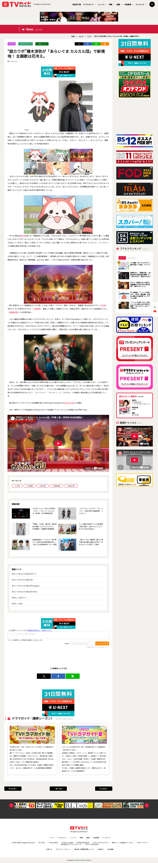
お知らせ (49, 849)
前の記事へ (13, 788)
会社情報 (110, 849)
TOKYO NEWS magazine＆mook (23, 842)
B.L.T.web (41, 842)
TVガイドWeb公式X (91, 844)
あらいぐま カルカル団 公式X (22, 580)
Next (147, 805)
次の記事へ (103, 788)
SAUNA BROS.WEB (82, 842)
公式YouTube (69, 403)
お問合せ (101, 849)
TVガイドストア (142, 842)
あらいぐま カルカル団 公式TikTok (24, 591)
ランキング (139, 4)
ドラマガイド (88, 4)
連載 (118, 4)
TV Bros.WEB (53, 842)
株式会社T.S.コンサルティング (71, 844)
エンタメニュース (25, 44)
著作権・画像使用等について (84, 849)
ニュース (101, 4)
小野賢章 (36, 308)
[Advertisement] (134, 116)
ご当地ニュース (42, 44)
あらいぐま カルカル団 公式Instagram (26, 586)
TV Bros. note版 (67, 842)
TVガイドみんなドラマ (100, 842)
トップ (51, 837)
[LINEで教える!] (96, 43)
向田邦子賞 (76, 4)
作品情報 (127, 4)
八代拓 (102, 305)
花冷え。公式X (17, 603)
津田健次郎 (13, 312)
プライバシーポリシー (63, 849)
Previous (11, 805)
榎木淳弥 (23, 235)
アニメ (12, 44)
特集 (110, 4)
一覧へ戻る (58, 788)
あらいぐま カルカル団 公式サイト (24, 574)
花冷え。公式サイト (19, 598)
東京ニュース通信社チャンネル (122, 842)
